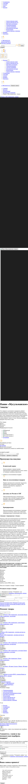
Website (2, 601)
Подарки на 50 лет (5, 605)
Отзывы (17, 516)
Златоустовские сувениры (10, 700)
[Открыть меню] (3, 56)
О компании (6, 707)
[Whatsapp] (3, 36)
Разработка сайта (4, 725)
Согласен (20, 772)
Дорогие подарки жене (19, 602)
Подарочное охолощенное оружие (12, 693)
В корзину (3, 455)
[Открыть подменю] (8, 60)
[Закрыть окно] (1, 727)
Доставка (5, 708)
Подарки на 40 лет (20, 604)
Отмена (2, 47)
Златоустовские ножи (9, 698)
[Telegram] (3, 37)
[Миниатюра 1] (9, 249)
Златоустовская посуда (9, 697)
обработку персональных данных (18, 593)
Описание (3, 516)
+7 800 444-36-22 (9, 683)
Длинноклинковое (8, 690)
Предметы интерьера (8, 694)
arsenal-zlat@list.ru (8, 684)
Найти (22, 45)
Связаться (3, 686)
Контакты (5, 712)
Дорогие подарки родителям (7, 604)
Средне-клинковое (8, 691)
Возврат (5, 711)
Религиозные (6, 696)
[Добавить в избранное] (1, 615)
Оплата (5, 709)
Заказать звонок (15, 85)
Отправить (3, 596)
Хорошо (2, 783)
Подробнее (6, 437)
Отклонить (20, 776)
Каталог (5, 705)
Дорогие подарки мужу (6, 602)
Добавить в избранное (12, 455)
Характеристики (10, 516)
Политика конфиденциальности (8, 723)
